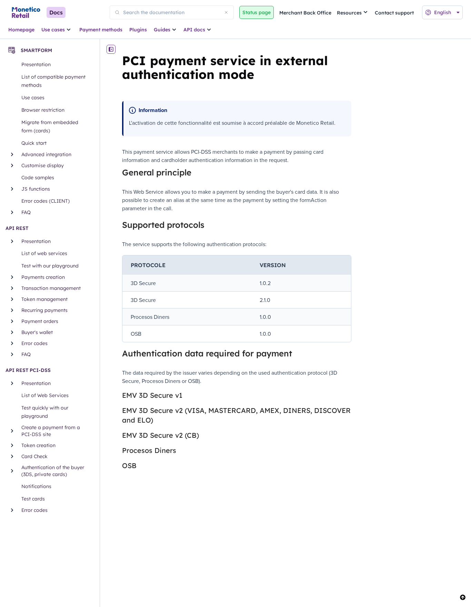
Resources (349, 13)
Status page (256, 12)
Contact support (394, 13)
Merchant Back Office (305, 13)
